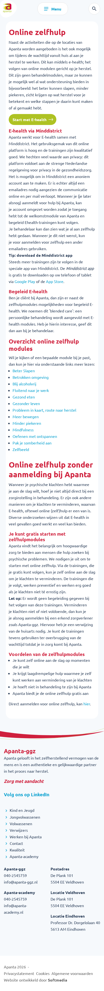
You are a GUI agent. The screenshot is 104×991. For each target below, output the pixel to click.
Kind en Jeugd (21, 810)
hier (86, 703)
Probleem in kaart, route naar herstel (44, 409)
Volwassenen (20, 823)
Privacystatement (19, 973)
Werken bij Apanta (25, 836)
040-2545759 (15, 875)
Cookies (43, 973)
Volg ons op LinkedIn (26, 794)
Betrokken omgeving (31, 377)
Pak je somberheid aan (32, 442)
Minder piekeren (27, 423)
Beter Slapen (24, 370)
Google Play (25, 281)
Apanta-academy (23, 856)
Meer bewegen (26, 416)
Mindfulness (23, 429)
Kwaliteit (17, 849)
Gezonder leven (26, 403)
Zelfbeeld (21, 449)
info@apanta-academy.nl (15, 908)
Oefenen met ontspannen (35, 436)
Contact (16, 843)
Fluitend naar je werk (31, 390)
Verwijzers (18, 830)
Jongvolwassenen (24, 816)
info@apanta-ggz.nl (20, 881)
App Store (54, 281)
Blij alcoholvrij (24, 383)
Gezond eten (24, 396)
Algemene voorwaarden (72, 973)
